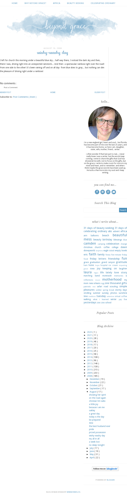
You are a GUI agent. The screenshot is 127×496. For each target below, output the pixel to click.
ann (85, 235)
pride (91, 429)
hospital (104, 265)
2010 (90, 369)
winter (113, 299)
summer (96, 293)
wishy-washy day (97, 435)
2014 (90, 357)
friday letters (98, 258)
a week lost (94, 442)
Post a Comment (11, 88)
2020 (90, 338)
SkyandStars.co (73, 492)
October (94, 385)
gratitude (121, 262)
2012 (90, 363)
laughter (123, 268)
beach (105, 235)
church (98, 247)
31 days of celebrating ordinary (105, 229)
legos (96, 273)
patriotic (87, 286)
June (92, 451)
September (95, 388)
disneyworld (89, 250)
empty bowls (121, 250)
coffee (106, 247)
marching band (92, 275)
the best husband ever (99, 426)
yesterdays (90, 302)
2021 (90, 335)
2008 (90, 376)
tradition (92, 296)
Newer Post (5, 92)
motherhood (112, 279)
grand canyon (108, 262)
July (92, 448)
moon (97, 280)
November (95, 382)
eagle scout (108, 250)
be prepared (95, 420)
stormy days (121, 290)
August (93, 391)
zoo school (106, 302)
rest (94, 287)
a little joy (93, 404)
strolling (87, 293)
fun (124, 258)
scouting (114, 286)
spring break (108, 290)
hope (97, 265)
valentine (110, 296)
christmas (88, 247)
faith (92, 254)
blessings (118, 239)
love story (120, 272)
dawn (124, 247)
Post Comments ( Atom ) (24, 97)
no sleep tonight (97, 445)
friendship (114, 258)
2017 (90, 347)
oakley (92, 410)
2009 (90, 373)
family (101, 254)
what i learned (101, 299)
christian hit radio (97, 401)
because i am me (97, 407)
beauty (97, 239)
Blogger (111, 480)
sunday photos (109, 293)
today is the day (96, 416)
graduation (95, 262)
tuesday (101, 296)
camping (101, 244)
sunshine (123, 293)
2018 (90, 344)
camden (90, 243)
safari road (102, 286)
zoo (99, 302)
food (86, 259)
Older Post (99, 92)
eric (86, 254)
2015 (90, 354)
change (124, 244)
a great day (94, 413)
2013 (90, 360)
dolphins (99, 251)
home (91, 265)
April (92, 457)
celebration (112, 243)
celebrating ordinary (103, 3)
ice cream (113, 265)
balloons (95, 235)
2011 (90, 366)
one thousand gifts (116, 283)
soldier (99, 290)
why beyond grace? (35, 3)
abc (110, 231)
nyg (102, 283)
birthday (107, 239)
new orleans (95, 283)
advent (116, 231)
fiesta (107, 255)
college (115, 247)
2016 (90, 351)
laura (88, 272)
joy (98, 268)
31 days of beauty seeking (99, 227)
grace (86, 262)
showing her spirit (97, 395)
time (86, 296)
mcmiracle (107, 275)
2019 (90, 341)
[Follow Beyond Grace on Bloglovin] (105, 470)
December (95, 379)
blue (125, 240)
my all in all (94, 438)
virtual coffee (121, 296)
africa (56, 3)
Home (15, 3)
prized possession (97, 432)
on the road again (97, 398)
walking (87, 299)
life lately (106, 272)
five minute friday (119, 255)
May (92, 454)
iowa (92, 268)
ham (86, 265)
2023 (90, 332)
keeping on (110, 268)
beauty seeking (75, 3)
